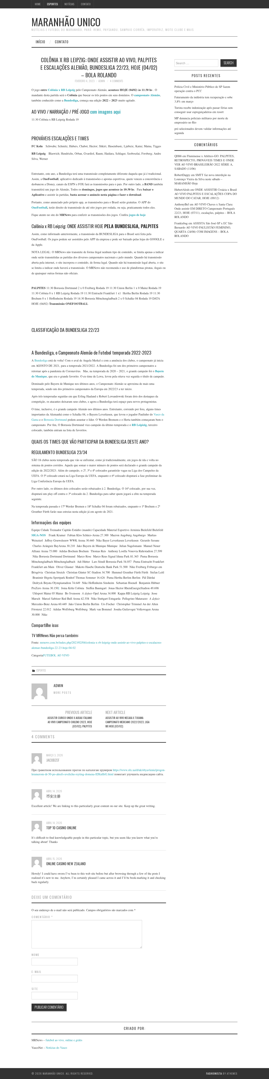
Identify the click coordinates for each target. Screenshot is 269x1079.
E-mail (37, 972)
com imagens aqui (105, 111)
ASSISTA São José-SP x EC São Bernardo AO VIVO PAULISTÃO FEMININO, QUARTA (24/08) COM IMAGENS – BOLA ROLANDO (203, 229)
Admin (101, 81)
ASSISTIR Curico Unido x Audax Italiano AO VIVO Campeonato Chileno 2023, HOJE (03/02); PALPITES (69, 722)
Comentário (42, 917)
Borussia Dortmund (56, 420)
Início (40, 41)
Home (38, 4)
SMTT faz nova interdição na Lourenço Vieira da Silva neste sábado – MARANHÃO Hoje (202, 179)
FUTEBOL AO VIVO (56, 655)
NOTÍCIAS (69, 4)
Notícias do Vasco (56, 1048)
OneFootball (39, 207)
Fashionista (214, 1073)
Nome (36, 955)
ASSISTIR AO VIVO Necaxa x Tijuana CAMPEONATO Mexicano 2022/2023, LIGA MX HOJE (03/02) (127, 722)
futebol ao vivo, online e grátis (64, 1040)
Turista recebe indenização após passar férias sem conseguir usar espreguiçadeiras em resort (203, 110)
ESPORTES (52, 4)
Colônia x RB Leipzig (62, 90)
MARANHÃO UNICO (66, 21)
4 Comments (116, 81)
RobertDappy (182, 175)
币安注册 (53, 796)
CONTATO (86, 4)
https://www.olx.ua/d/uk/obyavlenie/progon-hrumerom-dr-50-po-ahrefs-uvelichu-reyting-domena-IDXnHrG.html (98, 772)
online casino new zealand (66, 863)
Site (35, 989)
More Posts (62, 693)
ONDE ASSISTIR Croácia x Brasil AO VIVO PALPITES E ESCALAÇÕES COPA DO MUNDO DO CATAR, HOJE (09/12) (205, 194)
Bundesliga (71, 100)
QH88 (178, 156)
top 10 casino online (61, 827)
